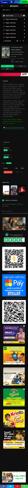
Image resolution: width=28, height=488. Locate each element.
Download (9, 163)
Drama (21, 61)
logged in (14, 204)
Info (7, 66)
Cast (21, 66)
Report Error (15, 9)
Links (7, 69)
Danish (16, 61)
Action (12, 61)
